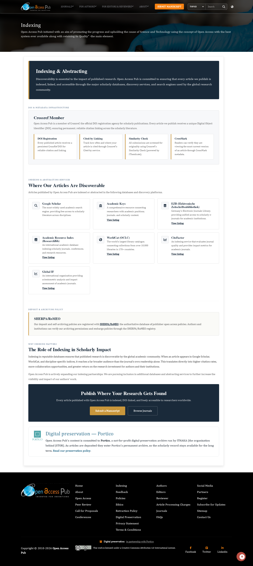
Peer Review (83, 504)
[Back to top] (241, 556)
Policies (120, 498)
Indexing (121, 485)
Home (79, 485)
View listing (113, 220)
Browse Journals (143, 410)
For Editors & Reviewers (117, 6)
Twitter (206, 551)
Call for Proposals (86, 511)
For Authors (87, 6)
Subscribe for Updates (211, 504)
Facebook (190, 551)
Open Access (83, 498)
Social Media (205, 485)
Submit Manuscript (169, 6)
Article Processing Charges (173, 504)
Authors (161, 485)
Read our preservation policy (71, 450)
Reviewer (162, 498)
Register (202, 498)
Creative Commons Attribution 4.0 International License (148, 548)
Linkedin (222, 551)
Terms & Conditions (128, 529)
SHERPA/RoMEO (109, 324)
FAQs (159, 517)
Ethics (119, 504)
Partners (202, 492)
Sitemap (202, 511)
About (143, 6)
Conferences (83, 517)
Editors (161, 492)
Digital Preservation (128, 517)
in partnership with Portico (140, 541)
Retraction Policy (126, 511)
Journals (66, 6)
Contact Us (204, 517)
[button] (197, 7)
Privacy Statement (127, 523)
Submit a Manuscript (107, 410)
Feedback (122, 492)
